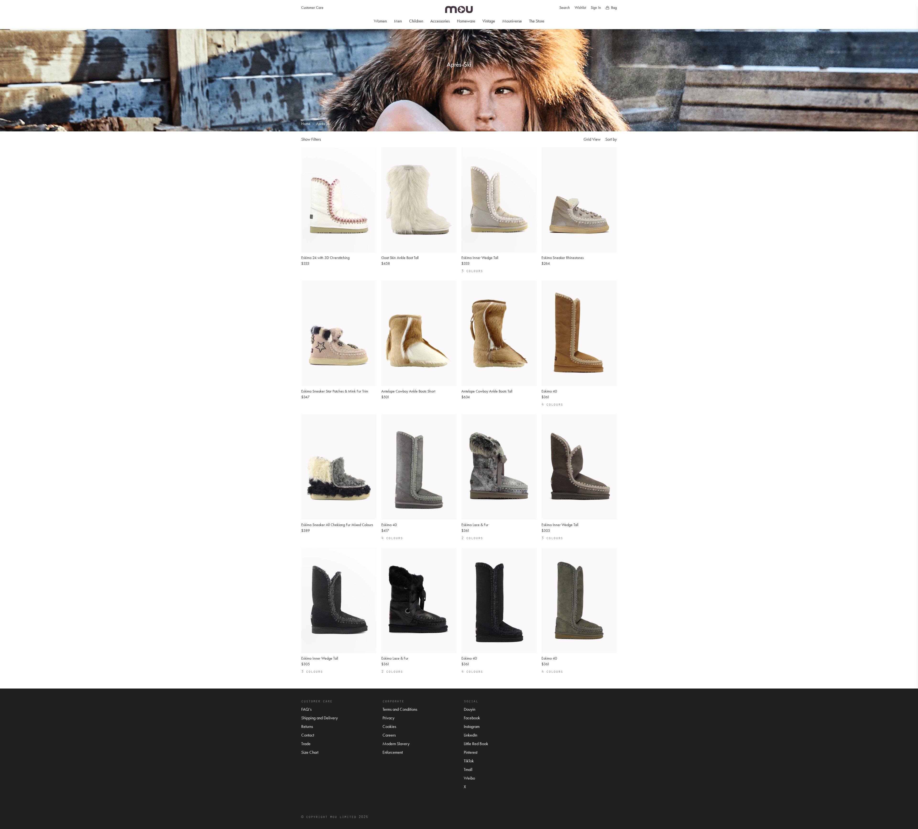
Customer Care (312, 7)
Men (398, 21)
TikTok (469, 761)
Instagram (472, 726)
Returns (307, 726)
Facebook (472, 718)
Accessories (440, 21)
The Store (536, 21)
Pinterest (470, 752)
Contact (307, 735)
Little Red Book (476, 743)
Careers (389, 735)
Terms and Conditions (399, 709)
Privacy (388, 718)
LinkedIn (470, 735)
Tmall (468, 769)
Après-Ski (323, 123)
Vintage (488, 21)
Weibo (469, 778)
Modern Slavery (396, 743)
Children (416, 21)
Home (305, 123)
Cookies (389, 726)
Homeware (466, 21)
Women (380, 21)
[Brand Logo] (459, 9)
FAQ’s (306, 709)
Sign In (596, 7)
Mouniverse (512, 21)
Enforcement (392, 752)
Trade (306, 743)
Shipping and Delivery (319, 718)
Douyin (469, 709)
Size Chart (309, 752)
